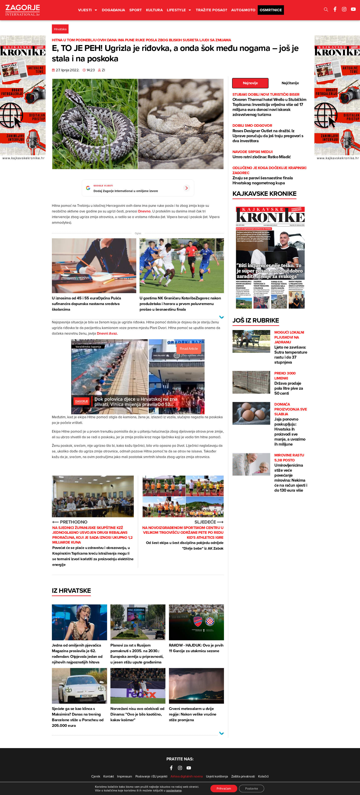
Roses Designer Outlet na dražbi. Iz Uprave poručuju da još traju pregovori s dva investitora (267, 133)
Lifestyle (176, 10)
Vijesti (85, 10)
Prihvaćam (224, 788)
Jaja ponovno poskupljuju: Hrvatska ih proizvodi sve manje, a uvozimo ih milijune (290, 424)
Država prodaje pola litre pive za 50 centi (288, 383)
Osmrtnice (271, 10)
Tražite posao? (211, 10)
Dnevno (144, 211)
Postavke (251, 788)
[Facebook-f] (335, 9)
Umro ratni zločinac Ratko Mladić (261, 154)
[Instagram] (344, 9)
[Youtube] (353, 9)
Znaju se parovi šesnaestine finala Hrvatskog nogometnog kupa (269, 176)
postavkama (173, 790)
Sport (135, 10)
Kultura (154, 10)
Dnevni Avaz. (107, 333)
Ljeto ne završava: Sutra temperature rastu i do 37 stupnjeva (290, 347)
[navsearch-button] (326, 10)
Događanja (113, 10)
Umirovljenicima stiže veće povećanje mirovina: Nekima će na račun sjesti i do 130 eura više (290, 473)
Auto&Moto (243, 10)
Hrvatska (60, 29)
